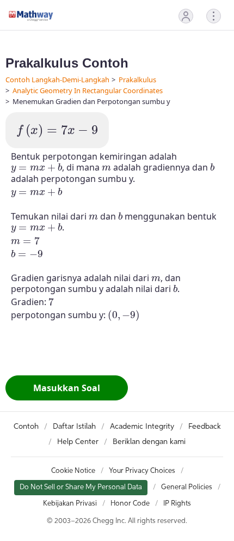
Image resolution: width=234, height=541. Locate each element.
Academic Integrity (142, 426)
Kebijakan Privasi (70, 503)
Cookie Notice (73, 471)
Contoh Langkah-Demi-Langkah (57, 79)
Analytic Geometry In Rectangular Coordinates (88, 90)
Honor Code (130, 503)
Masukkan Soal (66, 388)
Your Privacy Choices (142, 471)
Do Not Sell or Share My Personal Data (81, 487)
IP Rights (177, 503)
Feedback (204, 426)
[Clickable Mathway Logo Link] (31, 15)
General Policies (186, 487)
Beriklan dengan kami (149, 442)
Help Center (77, 442)
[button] (185, 16)
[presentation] (57, 131)
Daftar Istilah (74, 426)
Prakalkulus (137, 79)
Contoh (26, 426)
